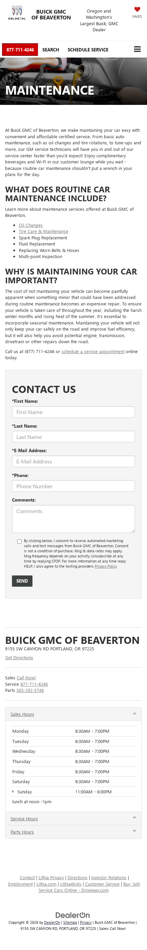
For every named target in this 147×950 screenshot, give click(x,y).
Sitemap (70, 922)
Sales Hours (22, 714)
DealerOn (52, 922)
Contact (27, 877)
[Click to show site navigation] (137, 49)
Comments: (24, 500)
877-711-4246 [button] (20, 49)
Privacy (86, 922)
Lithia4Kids (70, 884)
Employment (20, 884)
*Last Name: (25, 426)
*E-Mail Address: (29, 450)
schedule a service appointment (93, 351)
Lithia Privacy (51, 877)
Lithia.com (46, 884)
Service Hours (24, 818)
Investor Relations (108, 877)
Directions (78, 877)
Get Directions (19, 657)
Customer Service (102, 884)
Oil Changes (31, 225)
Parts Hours (22, 832)
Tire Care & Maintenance (43, 231)
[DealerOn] (72, 914)
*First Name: (25, 401)
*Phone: (20, 475)
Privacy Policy (106, 566)
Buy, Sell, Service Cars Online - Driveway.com (90, 887)
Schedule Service (88, 49)
